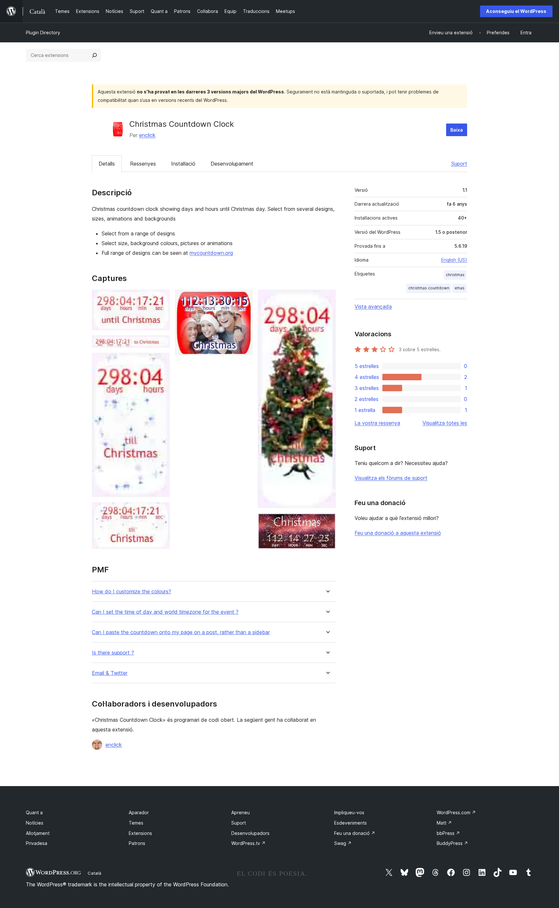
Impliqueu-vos (349, 812)
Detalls (107, 163)
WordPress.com (456, 812)
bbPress (448, 833)
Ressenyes (143, 163)
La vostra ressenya (377, 423)
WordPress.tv (248, 843)
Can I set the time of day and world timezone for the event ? (165, 612)
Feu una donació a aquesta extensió (398, 533)
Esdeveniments (350, 823)
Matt (444, 823)
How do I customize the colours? (131, 592)
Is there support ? (113, 653)
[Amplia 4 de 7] (161, 511)
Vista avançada (373, 306)
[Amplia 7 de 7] (327, 522)
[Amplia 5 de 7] (244, 298)
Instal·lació (183, 163)
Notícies (34, 823)
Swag (343, 843)
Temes (136, 823)
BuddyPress (452, 843)
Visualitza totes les (444, 423)
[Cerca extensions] (94, 55)
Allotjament (37, 833)
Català (94, 873)
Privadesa (36, 843)
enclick (147, 135)
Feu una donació (354, 833)
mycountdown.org (211, 253)
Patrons (137, 843)
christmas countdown (428, 288)
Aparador (139, 812)
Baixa (456, 130)
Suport (459, 163)
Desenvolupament (232, 163)
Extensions (140, 833)
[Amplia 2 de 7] (161, 344)
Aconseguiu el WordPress (516, 11)
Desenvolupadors (250, 833)
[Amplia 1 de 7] (161, 298)
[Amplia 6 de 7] (327, 298)
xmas (460, 288)
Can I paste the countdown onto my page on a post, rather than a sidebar (181, 632)
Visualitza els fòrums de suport (391, 478)
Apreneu (240, 812)
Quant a (34, 812)
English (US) (454, 260)
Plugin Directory (43, 32)
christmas (455, 274)
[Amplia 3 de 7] (161, 361)
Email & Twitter (109, 673)
